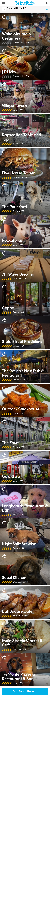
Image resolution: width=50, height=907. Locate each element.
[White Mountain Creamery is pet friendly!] (25, 29)
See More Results (25, 691)
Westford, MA (19, 582)
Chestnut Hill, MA (21, 42)
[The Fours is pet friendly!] (25, 433)
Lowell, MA (18, 413)
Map (45, 9)
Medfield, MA (19, 278)
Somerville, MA (20, 177)
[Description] (4, 17)
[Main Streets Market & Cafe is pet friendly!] (25, 636)
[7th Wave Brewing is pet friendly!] (25, 265)
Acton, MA (18, 143)
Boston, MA (18, 312)
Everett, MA (18, 548)
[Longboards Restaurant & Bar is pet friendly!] (25, 501)
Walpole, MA (19, 379)
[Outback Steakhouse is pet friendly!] (25, 400)
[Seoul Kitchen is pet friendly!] (25, 568)
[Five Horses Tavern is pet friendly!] (25, 164)
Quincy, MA (18, 211)
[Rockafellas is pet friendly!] (25, 231)
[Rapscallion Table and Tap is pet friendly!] (25, 130)
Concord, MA (19, 649)
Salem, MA (18, 110)
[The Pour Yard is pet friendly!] (25, 198)
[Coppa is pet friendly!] (25, 299)
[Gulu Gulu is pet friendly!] (25, 467)
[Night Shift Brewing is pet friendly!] (25, 535)
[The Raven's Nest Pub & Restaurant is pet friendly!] (25, 366)
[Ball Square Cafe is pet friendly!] (25, 602)
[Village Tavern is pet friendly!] (25, 96)
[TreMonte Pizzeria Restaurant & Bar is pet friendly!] (25, 669)
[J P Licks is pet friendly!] (25, 63)
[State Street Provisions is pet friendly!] (25, 332)
